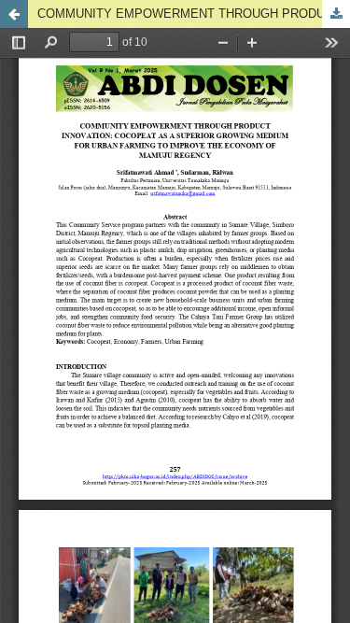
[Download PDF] (336, 14)
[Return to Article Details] (14, 14)
